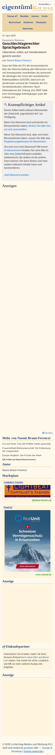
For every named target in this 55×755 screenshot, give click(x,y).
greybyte (28, 748)
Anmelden (44, 4)
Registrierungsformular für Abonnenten (25, 141)
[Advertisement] (27, 310)
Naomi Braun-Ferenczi (19, 60)
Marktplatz (41, 22)
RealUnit (8, 507)
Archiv (45, 16)
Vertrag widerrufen (34, 751)
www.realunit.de (43, 574)
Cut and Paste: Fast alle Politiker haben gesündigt (26, 444)
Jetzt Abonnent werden (16, 175)
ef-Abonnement (12, 150)
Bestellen (24, 16)
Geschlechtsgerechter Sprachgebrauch (21, 44)
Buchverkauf (15, 22)
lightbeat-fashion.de (41, 500)
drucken (48, 433)
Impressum (28, 28)
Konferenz (28, 22)
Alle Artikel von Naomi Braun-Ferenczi (19, 460)
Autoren (35, 16)
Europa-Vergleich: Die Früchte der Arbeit (21, 455)
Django (46, 748)
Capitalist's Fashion (13, 482)
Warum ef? (12, 16)
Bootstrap (16, 751)
